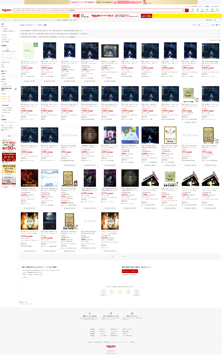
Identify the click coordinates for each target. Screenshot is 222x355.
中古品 (3, 67)
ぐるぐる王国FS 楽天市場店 (189, 205)
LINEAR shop (146, 76)
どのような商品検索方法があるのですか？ (33, 272)
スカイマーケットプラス (209, 76)
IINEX (43, 119)
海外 (6, 71)
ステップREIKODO (107, 77)
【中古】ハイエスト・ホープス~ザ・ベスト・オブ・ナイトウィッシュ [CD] (29, 106)
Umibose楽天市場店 (127, 76)
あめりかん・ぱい (87, 160)
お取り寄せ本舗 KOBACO (89, 119)
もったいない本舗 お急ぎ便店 (69, 205)
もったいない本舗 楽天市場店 (190, 119)
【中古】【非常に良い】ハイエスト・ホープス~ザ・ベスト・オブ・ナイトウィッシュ (69, 106)
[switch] (15, 89)
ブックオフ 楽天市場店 (47, 76)
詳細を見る (72, 36)
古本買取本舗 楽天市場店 (189, 160)
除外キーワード (5, 130)
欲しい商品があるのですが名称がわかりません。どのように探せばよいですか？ (41, 270)
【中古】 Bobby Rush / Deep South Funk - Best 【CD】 (89, 233)
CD (27, 304)
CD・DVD (21, 304)
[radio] (2, 26)
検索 (9, 58)
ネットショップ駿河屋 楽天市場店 (151, 162)
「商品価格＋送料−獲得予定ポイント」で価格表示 (30, 25)
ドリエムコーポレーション (209, 119)
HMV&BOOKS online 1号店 (89, 248)
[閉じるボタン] (218, 30)
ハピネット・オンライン (88, 201)
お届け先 (3, 73)
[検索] (187, 10)
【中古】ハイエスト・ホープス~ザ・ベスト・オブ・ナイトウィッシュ (150, 63)
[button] (216, 6)
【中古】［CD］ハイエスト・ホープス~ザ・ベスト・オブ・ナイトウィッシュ (49, 106)
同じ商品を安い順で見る (29, 81)
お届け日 (3, 79)
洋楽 (31, 304)
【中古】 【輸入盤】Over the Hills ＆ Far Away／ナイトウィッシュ (50, 190)
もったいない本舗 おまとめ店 (170, 205)
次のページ (125, 256)
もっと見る (24, 277)
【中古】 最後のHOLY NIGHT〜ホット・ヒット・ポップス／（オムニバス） (130, 147)
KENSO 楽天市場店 (26, 246)
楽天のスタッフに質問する (130, 271)
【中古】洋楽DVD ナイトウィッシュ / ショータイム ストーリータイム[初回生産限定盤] (49, 233)
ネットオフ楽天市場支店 (68, 78)
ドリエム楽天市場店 (107, 119)
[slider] (1, 51)
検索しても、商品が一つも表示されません (33, 274)
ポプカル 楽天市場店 (208, 205)
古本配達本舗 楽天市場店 (68, 160)
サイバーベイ (106, 247)
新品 (2, 65)
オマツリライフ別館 (168, 76)
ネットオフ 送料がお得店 (28, 76)
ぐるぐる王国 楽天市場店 (149, 205)
